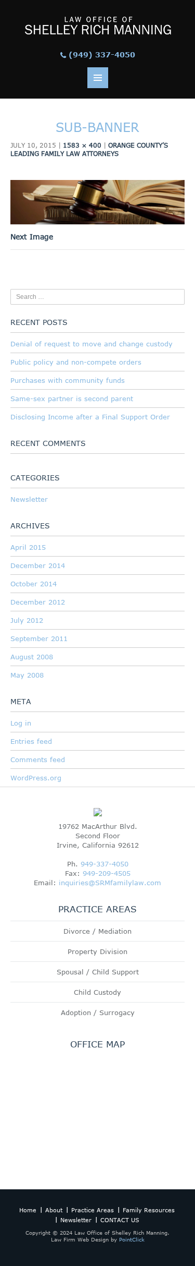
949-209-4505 (107, 873)
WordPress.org (35, 778)
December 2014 (37, 565)
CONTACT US (119, 1220)
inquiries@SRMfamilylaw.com (110, 882)
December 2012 (37, 602)
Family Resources (149, 1210)
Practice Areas (92, 1210)
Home (27, 1210)
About (53, 1210)
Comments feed (37, 759)
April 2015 (28, 547)
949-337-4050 (104, 864)
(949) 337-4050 (102, 54)
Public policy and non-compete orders (75, 362)
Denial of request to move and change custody (91, 344)
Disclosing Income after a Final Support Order (90, 417)
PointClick (132, 1239)
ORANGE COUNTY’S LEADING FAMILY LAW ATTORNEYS (89, 149)
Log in (20, 723)
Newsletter (29, 499)
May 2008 (27, 675)
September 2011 (39, 638)
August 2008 (31, 657)
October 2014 (33, 584)
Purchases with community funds (67, 380)
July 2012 (26, 620)
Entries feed (31, 741)
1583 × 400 (82, 145)
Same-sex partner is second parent (71, 398)
